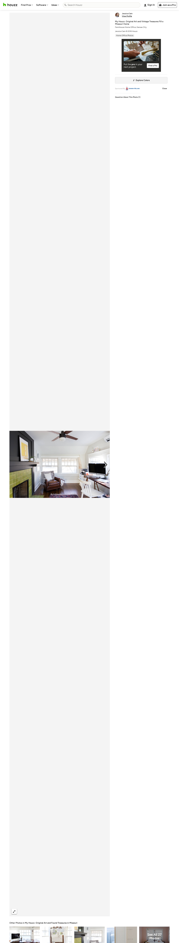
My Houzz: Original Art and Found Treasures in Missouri (51, 923)
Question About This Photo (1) (127, 97)
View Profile (127, 16)
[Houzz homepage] (10, 4)
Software (41, 5)
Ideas (54, 5)
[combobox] (101, 5)
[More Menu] (105, 911)
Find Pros (26, 5)
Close (164, 88)
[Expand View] (14, 911)
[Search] (65, 5)
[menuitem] (27, 5)
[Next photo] (105, 464)
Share (54, 911)
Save (68, 911)
